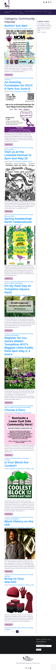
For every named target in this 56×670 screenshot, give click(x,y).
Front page (30, 78)
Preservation (18, 407)
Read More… (8, 74)
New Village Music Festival (44, 25)
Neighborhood (34, 11)
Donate (16, 11)
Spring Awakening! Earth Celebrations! (18, 220)
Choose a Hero (14, 410)
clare (29, 91)
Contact (45, 11)
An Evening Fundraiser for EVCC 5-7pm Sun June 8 (18, 85)
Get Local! (50, 12)
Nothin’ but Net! (15, 25)
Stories (27, 11)
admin (30, 161)
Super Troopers (41, 32)
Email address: (40, 644)
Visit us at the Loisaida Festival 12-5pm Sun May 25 (18, 155)
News (40, 11)
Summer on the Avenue (44, 27)
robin (30, 28)
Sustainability (19, 283)
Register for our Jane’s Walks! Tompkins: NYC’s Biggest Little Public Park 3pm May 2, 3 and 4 (18, 346)
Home (6, 12)
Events (24, 78)
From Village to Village (43, 24)
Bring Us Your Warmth (14, 580)
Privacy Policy (36, 663)
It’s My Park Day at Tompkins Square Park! (17, 289)
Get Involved (21, 12)
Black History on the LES (18, 523)
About (11, 11)
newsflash (7, 79)
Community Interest (16, 78)
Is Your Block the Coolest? (16, 464)
